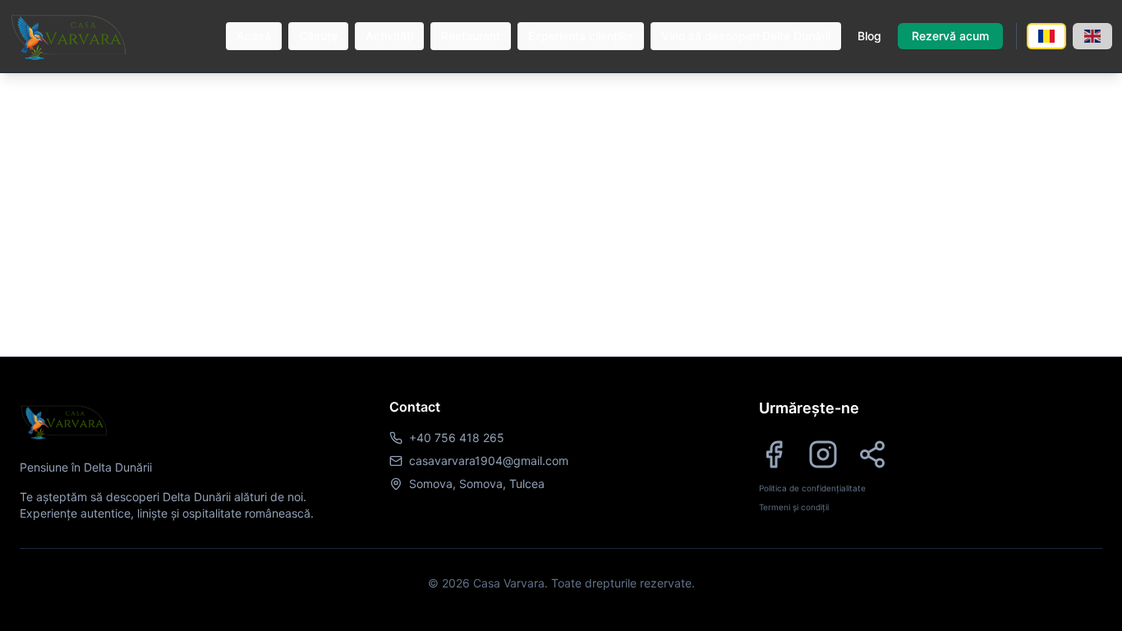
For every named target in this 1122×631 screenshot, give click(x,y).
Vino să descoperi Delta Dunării (745, 36)
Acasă (254, 36)
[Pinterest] (872, 454)
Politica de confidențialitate (812, 488)
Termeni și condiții (794, 507)
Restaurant (470, 36)
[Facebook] (774, 454)
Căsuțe (318, 36)
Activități (389, 36)
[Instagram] (823, 454)
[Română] (1046, 36)
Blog (869, 36)
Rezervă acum (950, 36)
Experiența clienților (580, 36)
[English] (1092, 36)
